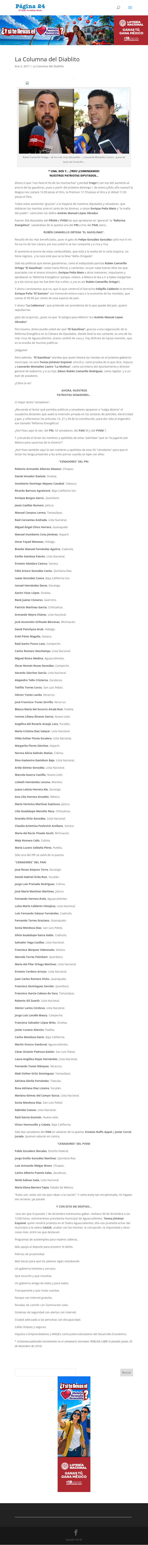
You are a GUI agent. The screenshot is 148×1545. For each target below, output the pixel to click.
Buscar (126, 1372)
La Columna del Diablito (48, 66)
